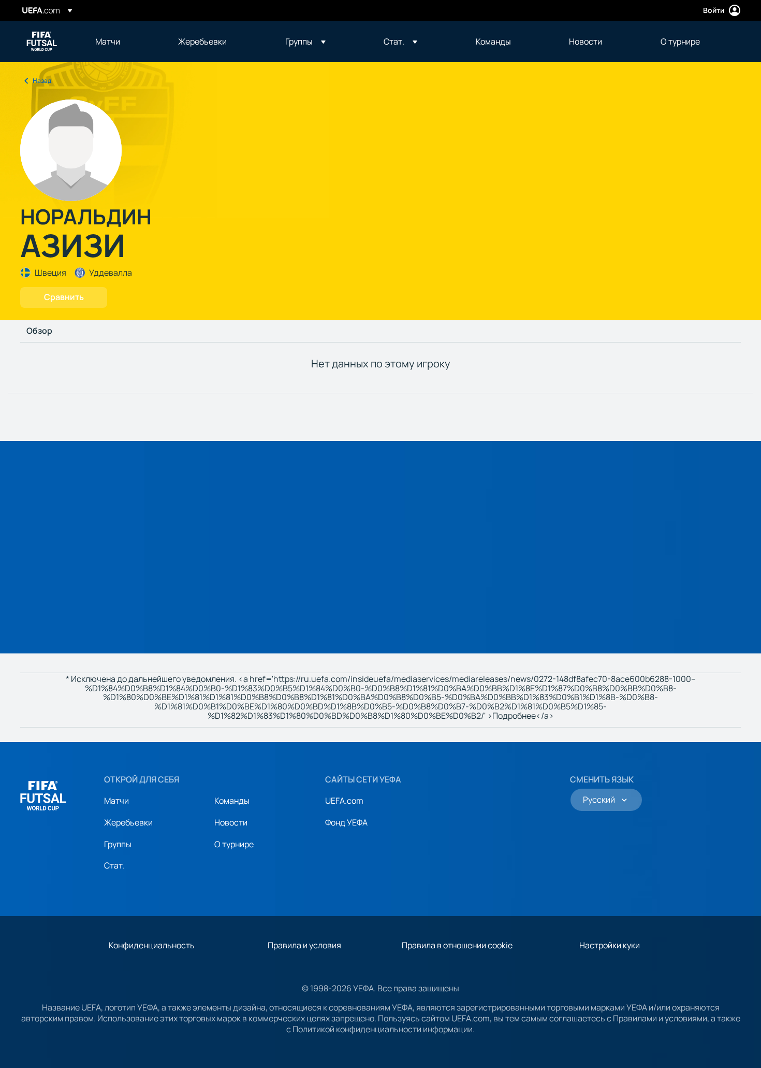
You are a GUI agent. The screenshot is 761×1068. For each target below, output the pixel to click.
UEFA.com (344, 800)
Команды (232, 800)
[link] (108, 41)
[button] (305, 41)
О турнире (234, 844)
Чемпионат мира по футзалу (42, 41)
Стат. (114, 865)
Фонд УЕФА (346, 822)
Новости (230, 822)
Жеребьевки (128, 822)
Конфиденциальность (152, 945)
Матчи (116, 800)
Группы (117, 844)
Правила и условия (304, 945)
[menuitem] (124, 41)
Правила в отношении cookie (457, 945)
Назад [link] (42, 80)
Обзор (39, 331)
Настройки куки (609, 945)
